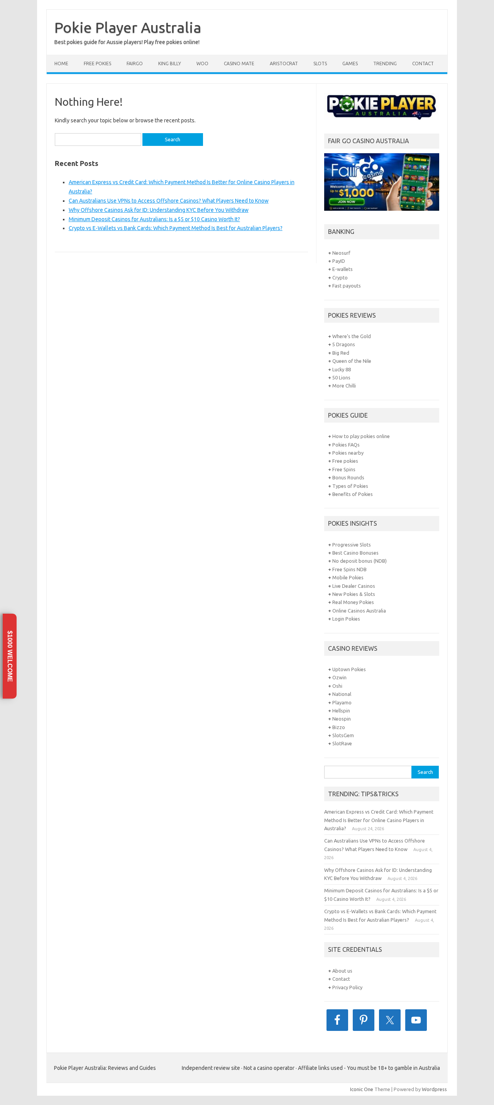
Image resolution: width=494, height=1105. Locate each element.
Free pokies (345, 461)
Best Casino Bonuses (355, 552)
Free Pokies (97, 63)
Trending (385, 63)
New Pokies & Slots (353, 594)
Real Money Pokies (353, 602)
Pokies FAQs (346, 444)
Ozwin (339, 677)
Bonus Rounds (348, 477)
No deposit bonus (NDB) (359, 560)
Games (350, 63)
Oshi (337, 686)
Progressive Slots (351, 544)
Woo (202, 63)
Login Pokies (346, 618)
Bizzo (338, 727)
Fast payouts (346, 285)
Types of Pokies (350, 486)
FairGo (135, 63)
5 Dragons (343, 344)
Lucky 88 (341, 369)
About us (342, 970)
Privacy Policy (347, 987)
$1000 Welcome (10, 656)
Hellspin (341, 710)
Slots (320, 63)
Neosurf (341, 253)
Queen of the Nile (351, 361)
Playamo (342, 702)
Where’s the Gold (351, 336)
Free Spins (343, 469)
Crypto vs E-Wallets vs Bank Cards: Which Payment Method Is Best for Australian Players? (176, 228)
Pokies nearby (348, 452)
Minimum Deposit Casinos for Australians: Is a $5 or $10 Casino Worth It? (154, 219)
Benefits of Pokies (352, 494)
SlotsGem (343, 735)
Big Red (340, 352)
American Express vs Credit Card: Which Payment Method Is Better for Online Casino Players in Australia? (378, 820)
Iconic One (361, 1089)
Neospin (341, 718)
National (341, 694)
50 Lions (341, 377)
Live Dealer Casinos (353, 586)
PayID (338, 261)
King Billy (169, 63)
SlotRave (342, 743)
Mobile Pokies (348, 577)
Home (61, 63)
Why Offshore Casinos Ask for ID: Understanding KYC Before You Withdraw (159, 210)
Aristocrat (284, 63)
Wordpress (434, 1089)
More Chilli (344, 385)
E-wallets (342, 269)
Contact (423, 63)
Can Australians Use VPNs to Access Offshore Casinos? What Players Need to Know (169, 201)
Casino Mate (239, 63)
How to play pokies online (361, 436)
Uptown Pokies (349, 669)
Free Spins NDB (349, 569)
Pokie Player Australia (127, 27)
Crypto (340, 277)
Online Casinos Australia (359, 610)
